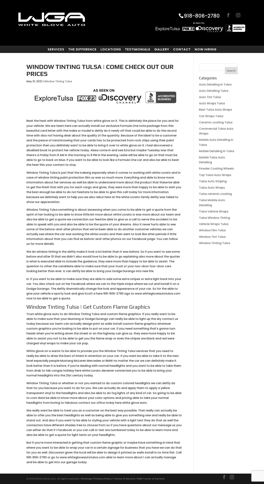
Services (56, 49)
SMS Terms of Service (151, 478)
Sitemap (86, 478)
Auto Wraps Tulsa (212, 103)
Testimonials (137, 49)
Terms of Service (124, 478)
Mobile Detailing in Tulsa (216, 151)
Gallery (161, 49)
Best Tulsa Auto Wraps (215, 110)
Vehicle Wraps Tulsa (213, 224)
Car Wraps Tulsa (211, 116)
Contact (182, 49)
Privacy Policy (103, 478)
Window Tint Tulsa (212, 237)
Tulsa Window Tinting (214, 218)
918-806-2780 (202, 16)
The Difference (82, 49)
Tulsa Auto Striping (213, 181)
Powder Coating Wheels (216, 168)
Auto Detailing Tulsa (213, 91)
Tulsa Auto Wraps (212, 188)
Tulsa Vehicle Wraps (213, 211)
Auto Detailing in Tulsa (215, 84)
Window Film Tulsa (212, 230)
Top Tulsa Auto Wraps (215, 175)
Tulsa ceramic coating (215, 194)
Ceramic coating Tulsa (215, 122)
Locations (111, 49)
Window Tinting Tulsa (58, 81)
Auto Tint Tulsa (210, 97)
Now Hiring (206, 49)
